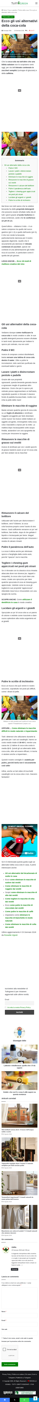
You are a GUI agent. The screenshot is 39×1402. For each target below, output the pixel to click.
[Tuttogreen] (19, 3)
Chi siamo (28, 1374)
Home (5, 10)
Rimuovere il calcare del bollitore (21, 186)
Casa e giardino (12, 10)
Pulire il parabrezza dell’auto (20, 189)
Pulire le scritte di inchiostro (19, 200)
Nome (4, 1311)
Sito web (4, 1329)
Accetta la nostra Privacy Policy (19, 1007)
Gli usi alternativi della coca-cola (17, 165)
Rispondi (14, 1269)
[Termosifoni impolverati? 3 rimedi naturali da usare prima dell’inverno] (19, 1183)
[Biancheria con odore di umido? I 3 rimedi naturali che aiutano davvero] (19, 1217)
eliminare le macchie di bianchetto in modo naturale (19, 918)
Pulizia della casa (23, 10)
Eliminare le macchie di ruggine (21, 177)
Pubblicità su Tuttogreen (23, 1377)
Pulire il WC (13, 168)
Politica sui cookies (18, 1374)
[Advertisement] (19, 90)
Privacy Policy (6, 1374)
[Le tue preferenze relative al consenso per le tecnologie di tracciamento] (35, 1398)
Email (7, 999)
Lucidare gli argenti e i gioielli (20, 197)
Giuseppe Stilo (7, 30)
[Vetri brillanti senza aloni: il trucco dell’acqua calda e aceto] (19, 1116)
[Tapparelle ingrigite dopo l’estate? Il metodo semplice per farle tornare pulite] (19, 1149)
